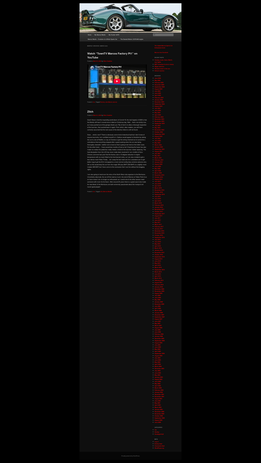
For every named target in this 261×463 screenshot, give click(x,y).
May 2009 (157, 300)
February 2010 (159, 285)
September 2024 (160, 104)
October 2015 (159, 255)
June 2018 (158, 199)
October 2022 (159, 132)
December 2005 (159, 338)
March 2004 (158, 366)
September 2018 (160, 194)
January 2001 (159, 409)
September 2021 (160, 149)
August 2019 (158, 179)
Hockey (157, 432)
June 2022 (158, 141)
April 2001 (158, 405)
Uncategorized (159, 434)
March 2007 (158, 325)
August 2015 (158, 259)
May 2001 (157, 403)
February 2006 (159, 334)
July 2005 (157, 345)
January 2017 (159, 229)
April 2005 (158, 351)
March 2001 (158, 407)
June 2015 (158, 261)
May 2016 (157, 244)
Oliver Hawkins (107, 61)
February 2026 (159, 82)
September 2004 (160, 353)
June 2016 (158, 242)
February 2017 (159, 227)
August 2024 (158, 106)
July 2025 (157, 91)
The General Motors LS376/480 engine (131, 39)
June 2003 (158, 373)
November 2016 (159, 233)
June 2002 (158, 381)
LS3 (101, 191)
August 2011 (158, 282)
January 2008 (159, 313)
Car (94, 102)
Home (89, 35)
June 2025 (158, 93)
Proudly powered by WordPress (130, 456)
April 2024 (158, 115)
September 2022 (160, 134)
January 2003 (159, 377)
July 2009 (157, 295)
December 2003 (159, 368)
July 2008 (157, 306)
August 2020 (158, 164)
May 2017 (157, 222)
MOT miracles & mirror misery (164, 64)
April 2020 (158, 171)
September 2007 (160, 317)
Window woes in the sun (162, 69)
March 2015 (158, 267)
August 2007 (158, 319)
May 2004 (157, 362)
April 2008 (158, 308)
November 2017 (159, 209)
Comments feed (159, 446)
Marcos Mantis (107, 191)
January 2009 (159, 302)
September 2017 (160, 214)
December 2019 (159, 175)
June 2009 (158, 297)
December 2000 (159, 412)
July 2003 (157, 371)
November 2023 (159, 121)
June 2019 (158, 184)
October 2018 (159, 192)
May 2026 (157, 80)
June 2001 (158, 401)
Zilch (90, 111)
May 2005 (157, 349)
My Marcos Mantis (100, 35)
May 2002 (157, 384)
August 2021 (158, 151)
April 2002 (158, 386)
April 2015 (158, 265)
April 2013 (158, 276)
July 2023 (157, 125)
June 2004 (158, 360)
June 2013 (158, 274)
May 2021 (157, 156)
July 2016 (157, 239)
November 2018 (159, 190)
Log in (157, 442)
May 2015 (157, 263)
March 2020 (158, 173)
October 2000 (159, 416)
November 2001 (159, 396)
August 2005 (158, 343)
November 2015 (159, 252)
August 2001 (158, 399)
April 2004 (158, 364)
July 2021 (157, 153)
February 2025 (159, 98)
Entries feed (158, 444)
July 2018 (157, 196)
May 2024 (157, 113)
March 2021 (158, 158)
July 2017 (157, 218)
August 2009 (158, 293)
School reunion (159, 71)
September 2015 (160, 257)
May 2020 (157, 169)
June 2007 (158, 321)
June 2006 (158, 332)
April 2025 (158, 95)
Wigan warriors (159, 66)
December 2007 (159, 315)
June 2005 (158, 347)
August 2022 (158, 136)
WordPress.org (159, 448)
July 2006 (157, 330)
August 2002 (158, 379)
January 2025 (159, 100)
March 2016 (158, 248)
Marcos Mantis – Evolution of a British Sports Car (102, 39)
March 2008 (158, 310)
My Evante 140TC (114, 35)
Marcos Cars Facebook (161, 52)
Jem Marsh (108, 102)
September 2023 (160, 123)
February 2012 (159, 280)
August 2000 (158, 420)
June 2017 (158, 220)
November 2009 (159, 291)
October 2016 (159, 235)
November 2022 (159, 130)
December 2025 (159, 85)
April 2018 (158, 201)
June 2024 (158, 110)
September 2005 (160, 341)
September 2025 (160, 87)
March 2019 (158, 188)
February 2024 (159, 117)
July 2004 (157, 358)
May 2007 (157, 323)
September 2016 (160, 237)
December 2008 (159, 304)
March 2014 (158, 272)
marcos (115, 102)
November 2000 (159, 414)
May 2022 (157, 143)
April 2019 (158, 186)
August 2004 (158, 356)
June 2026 (158, 78)
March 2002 (158, 388)
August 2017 (158, 216)
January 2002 (159, 392)
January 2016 (159, 250)
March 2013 (158, 278)
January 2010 (159, 287)
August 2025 (158, 89)
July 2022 (157, 138)
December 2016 (159, 231)
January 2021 (159, 162)
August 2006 (158, 328)
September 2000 (160, 418)
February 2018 (159, 205)
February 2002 (159, 390)
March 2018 (158, 203)
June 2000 (158, 422)
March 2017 (158, 224)
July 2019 (157, 181)
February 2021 (159, 160)
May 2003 (157, 375)
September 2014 (160, 270)
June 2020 (158, 166)
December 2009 (159, 289)
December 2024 (159, 102)
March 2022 (158, 145)
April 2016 (158, 246)
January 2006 (159, 336)
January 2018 (159, 207)
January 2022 (159, 147)
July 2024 (157, 108)
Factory (102, 102)
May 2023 (157, 128)
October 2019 (159, 177)
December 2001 (159, 394)
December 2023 (159, 119)
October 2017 (159, 211)
